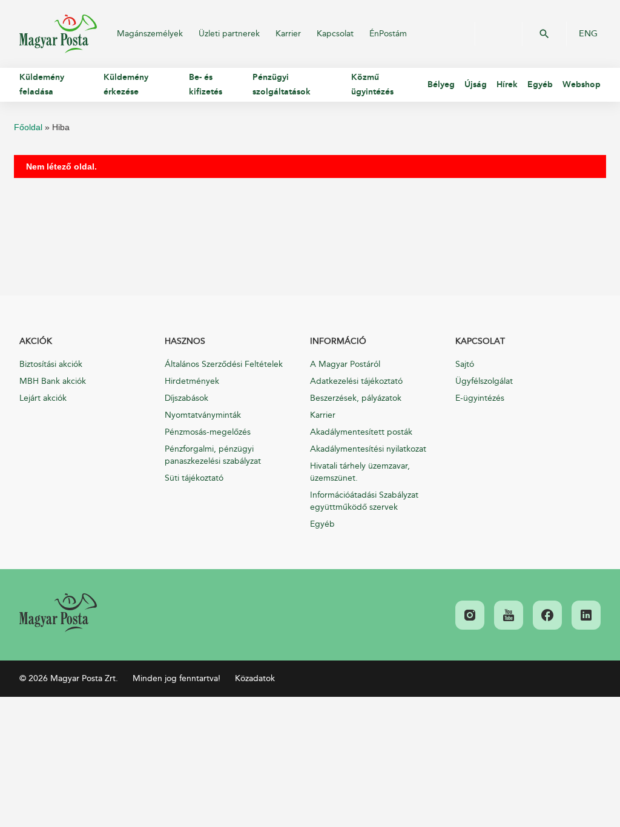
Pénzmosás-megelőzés (208, 432)
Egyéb (322, 524)
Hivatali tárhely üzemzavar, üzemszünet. (360, 472)
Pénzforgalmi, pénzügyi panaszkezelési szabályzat (213, 455)
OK (544, 33)
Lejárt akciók (43, 398)
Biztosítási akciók (50, 364)
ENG (588, 34)
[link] (58, 612)
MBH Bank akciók (52, 381)
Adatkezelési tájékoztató (356, 381)
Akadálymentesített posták (361, 432)
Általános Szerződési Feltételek (224, 364)
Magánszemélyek (150, 33)
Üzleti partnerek (229, 33)
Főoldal (28, 127)
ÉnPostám (388, 33)
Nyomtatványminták (203, 415)
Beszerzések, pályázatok (355, 398)
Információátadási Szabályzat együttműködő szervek (364, 501)
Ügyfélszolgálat (484, 381)
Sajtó (464, 364)
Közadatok (255, 678)
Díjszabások (186, 398)
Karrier (288, 33)
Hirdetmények (192, 381)
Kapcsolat (335, 33)
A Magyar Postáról (345, 364)
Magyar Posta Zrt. (58, 34)
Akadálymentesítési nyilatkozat (368, 449)
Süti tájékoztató (194, 478)
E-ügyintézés (479, 398)
